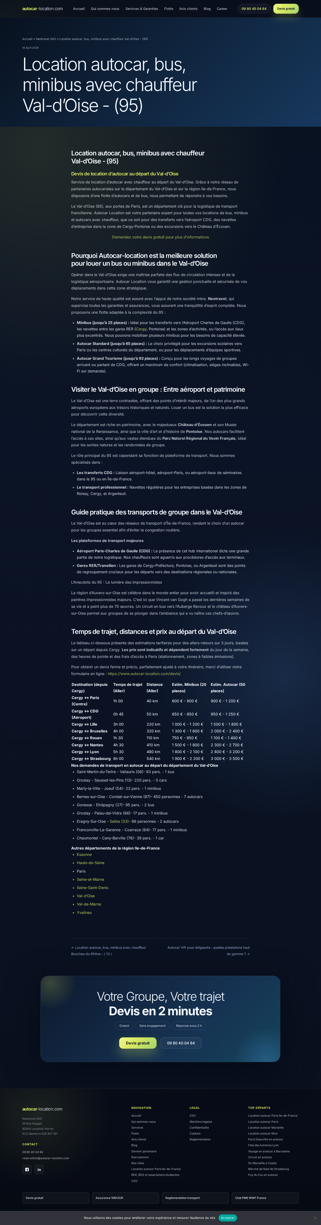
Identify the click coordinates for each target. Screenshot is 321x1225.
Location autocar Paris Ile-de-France (156, 1169)
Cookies (195, 1133)
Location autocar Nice (263, 1133)
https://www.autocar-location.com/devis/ (144, 673)
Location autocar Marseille (266, 1127)
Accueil (79, 9)
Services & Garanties (141, 9)
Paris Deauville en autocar (265, 1139)
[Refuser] (315, 1218)
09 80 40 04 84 (253, 10)
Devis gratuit (286, 8)
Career (222, 9)
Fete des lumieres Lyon (263, 1145)
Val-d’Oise (86, 895)
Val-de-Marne (89, 904)
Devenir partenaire (144, 1151)
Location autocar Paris (263, 1121)
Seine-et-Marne (90, 879)
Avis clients (188, 9)
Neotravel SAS (46, 39)
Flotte (168, 9)
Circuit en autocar (260, 1157)
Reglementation (200, 1139)
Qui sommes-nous (105, 9)
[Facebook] (27, 1169)
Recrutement (140, 1157)
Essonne (84, 854)
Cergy (141, 329)
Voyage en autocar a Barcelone (269, 1151)
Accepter (228, 1218)
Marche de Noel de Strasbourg (268, 1169)
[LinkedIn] (39, 1169)
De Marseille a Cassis (262, 1163)
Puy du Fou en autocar (263, 1175)
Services (137, 1127)
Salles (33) (119, 821)
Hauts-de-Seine (90, 862)
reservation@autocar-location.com (45, 1158)
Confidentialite (199, 1127)
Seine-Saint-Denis (92, 887)
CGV (134, 1181)
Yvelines (84, 912)
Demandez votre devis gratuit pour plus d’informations (160, 237)
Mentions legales (201, 1121)
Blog (207, 9)
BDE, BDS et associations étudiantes (155, 1175)
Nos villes (137, 1163)
